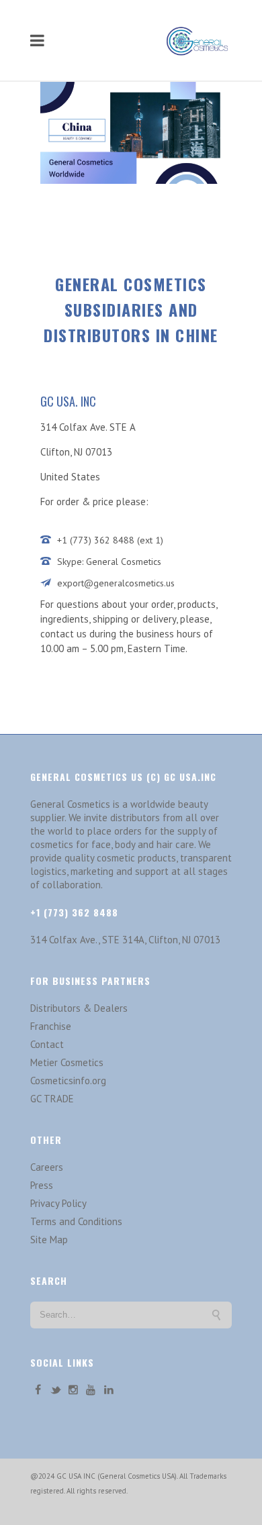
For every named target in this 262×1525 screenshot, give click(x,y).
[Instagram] (73, 1389)
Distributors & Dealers (79, 1008)
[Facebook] (37, 1389)
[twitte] (55, 1389)
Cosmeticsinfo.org (68, 1080)
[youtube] (90, 1389)
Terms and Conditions (76, 1221)
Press (41, 1185)
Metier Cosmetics (66, 1062)
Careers (46, 1167)
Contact (47, 1044)
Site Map (49, 1239)
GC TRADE (52, 1098)
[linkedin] (108, 1389)
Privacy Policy (58, 1203)
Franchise (50, 1026)
